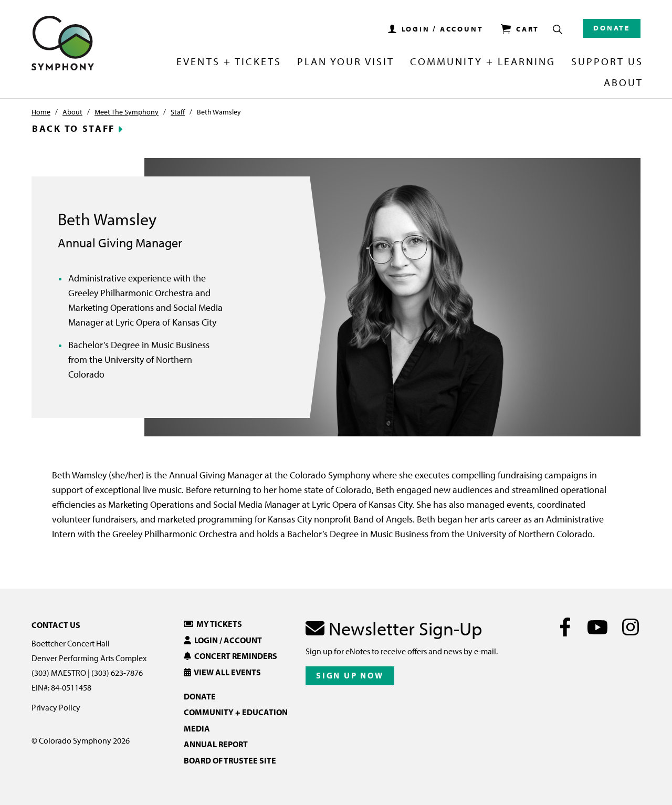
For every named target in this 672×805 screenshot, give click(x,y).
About (72, 112)
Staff (178, 112)
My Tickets (217, 624)
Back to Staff (73, 128)
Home (41, 112)
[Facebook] (565, 627)
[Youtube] (597, 627)
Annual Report (216, 744)
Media (197, 728)
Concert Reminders (234, 656)
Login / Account (226, 640)
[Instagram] (630, 627)
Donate (611, 28)
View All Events (226, 672)
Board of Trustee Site (230, 760)
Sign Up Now (350, 675)
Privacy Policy (56, 707)
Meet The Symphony (126, 112)
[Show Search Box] (557, 29)
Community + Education (236, 712)
